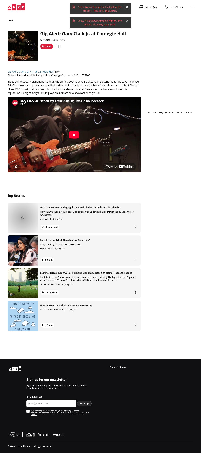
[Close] (127, 7)
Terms (34, 414)
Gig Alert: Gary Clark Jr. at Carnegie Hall (31, 71)
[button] (74, 218)
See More (56, 388)
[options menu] (58, 46)
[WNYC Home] (16, 7)
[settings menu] (192, 7)
